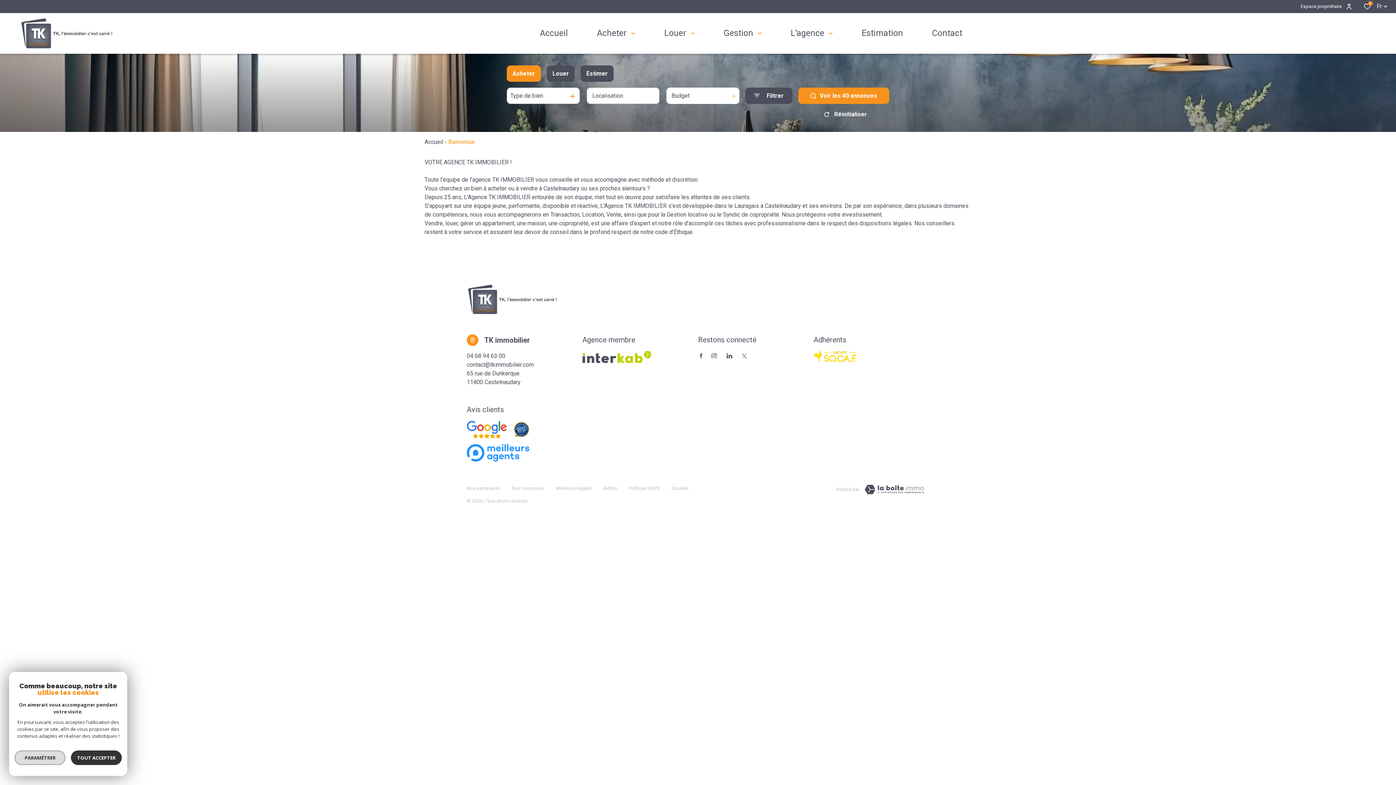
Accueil (434, 141)
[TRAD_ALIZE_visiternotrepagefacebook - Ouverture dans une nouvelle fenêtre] (701, 355)
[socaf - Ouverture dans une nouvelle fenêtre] (835, 356)
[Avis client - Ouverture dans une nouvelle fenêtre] (487, 429)
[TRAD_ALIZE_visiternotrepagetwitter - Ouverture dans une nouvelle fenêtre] (744, 356)
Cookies (680, 488)
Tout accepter (96, 757)
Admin (610, 488)
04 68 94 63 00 (486, 356)
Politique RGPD (644, 488)
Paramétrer (40, 757)
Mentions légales (574, 488)
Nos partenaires (483, 488)
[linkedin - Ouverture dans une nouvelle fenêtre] (729, 356)
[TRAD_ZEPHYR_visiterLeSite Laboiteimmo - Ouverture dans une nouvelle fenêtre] (894, 489)
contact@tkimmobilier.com (500, 364)
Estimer (597, 73)
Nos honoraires (528, 488)
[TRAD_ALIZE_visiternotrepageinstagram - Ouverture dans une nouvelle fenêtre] (714, 356)
